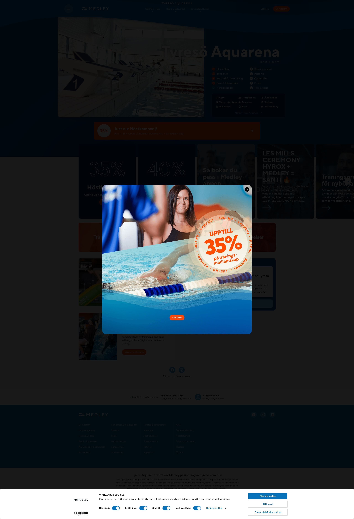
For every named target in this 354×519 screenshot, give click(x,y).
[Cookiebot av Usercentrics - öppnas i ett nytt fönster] (81, 514)
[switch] (143, 508)
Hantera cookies (214, 508)
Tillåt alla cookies (268, 496)
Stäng (247, 189)
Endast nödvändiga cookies (268, 512)
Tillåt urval (268, 504)
